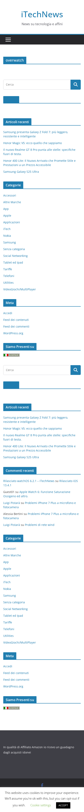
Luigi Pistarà (11, 503)
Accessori (9, 195)
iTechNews (42, 14)
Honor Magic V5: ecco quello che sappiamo (32, 143)
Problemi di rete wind (39, 525)
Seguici (11, 100)
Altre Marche (12, 202)
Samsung (9, 242)
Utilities (8, 282)
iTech (7, 229)
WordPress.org (13, 333)
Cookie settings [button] (40, 805)
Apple (7, 215)
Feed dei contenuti (16, 320)
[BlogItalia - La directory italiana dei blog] (11, 356)
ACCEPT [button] (63, 805)
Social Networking (15, 256)
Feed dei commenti (16, 326)
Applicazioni (11, 222)
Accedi (7, 313)
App (6, 209)
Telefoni (8, 276)
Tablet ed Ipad (13, 262)
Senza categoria (14, 249)
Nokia (7, 236)
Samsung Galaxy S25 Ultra (21, 172)
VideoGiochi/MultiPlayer (19, 289)
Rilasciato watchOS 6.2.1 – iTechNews (28, 481)
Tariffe (7, 269)
